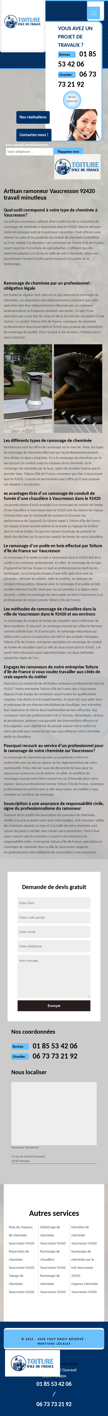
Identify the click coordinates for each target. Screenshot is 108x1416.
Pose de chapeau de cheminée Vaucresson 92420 (21, 1235)
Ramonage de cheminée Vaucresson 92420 (53, 1284)
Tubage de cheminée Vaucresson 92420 (21, 1284)
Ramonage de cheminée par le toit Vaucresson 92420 (82, 1264)
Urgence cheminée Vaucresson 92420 (84, 1288)
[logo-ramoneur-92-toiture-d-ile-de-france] (35, 1364)
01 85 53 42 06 (55, 1046)
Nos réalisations (33, 117)
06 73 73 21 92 (55, 1057)
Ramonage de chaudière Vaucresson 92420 (53, 1260)
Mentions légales (54, 1343)
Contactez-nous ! (34, 135)
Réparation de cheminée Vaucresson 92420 (21, 1260)
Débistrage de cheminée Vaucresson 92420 (53, 1235)
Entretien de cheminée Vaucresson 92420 (84, 1235)
